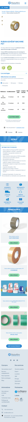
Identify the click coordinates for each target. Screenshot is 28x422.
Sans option (5, 83)
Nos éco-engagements (5, 372)
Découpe (17, 383)
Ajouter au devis (14, 117)
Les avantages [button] (14, 73)
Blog (3, 380)
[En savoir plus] (10, 360)
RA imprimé (5, 85)
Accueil (3, 11)
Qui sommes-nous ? (7, 369)
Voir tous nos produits (14, 346)
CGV (3, 395)
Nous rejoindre (5, 375)
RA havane (13, 83)
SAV (16, 376)
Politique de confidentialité (6, 401)
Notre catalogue (6, 378)
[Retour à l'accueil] (14, 3)
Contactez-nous (20, 127)
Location (17, 374)
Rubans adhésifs (10, 11)
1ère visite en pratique (5, 392)
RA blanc (21, 83)
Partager (10, 132)
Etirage (17, 378)
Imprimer (20, 132)
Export (16, 371)
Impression (18, 381)
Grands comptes (19, 369)
